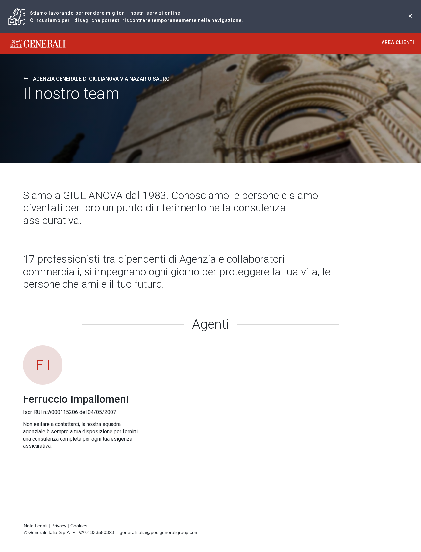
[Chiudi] (410, 16)
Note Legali (35, 525)
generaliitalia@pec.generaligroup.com (159, 532)
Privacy (58, 525)
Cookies (78, 525)
